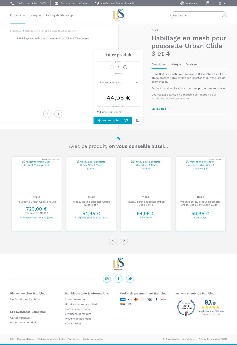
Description (159, 64)
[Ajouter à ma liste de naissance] (137, 120)
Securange (118, 15)
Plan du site (74, 339)
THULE (155, 30)
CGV (12, 339)
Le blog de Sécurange (59, 15)
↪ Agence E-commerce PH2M (212, 339)
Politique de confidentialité (51, 339)
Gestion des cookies (93, 339)
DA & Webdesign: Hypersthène (178, 339)
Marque (176, 64)
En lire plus (159, 108)
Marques (35, 15)
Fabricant (192, 64)
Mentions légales (26, 339)
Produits (15, 15)
